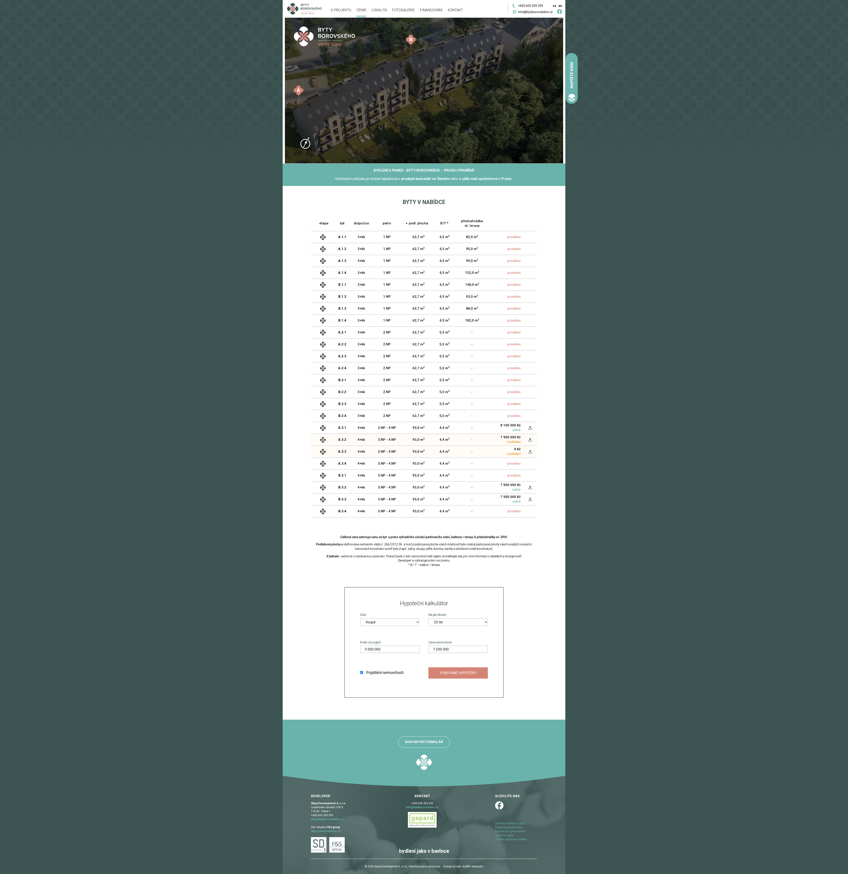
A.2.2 (342, 344)
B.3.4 (342, 511)
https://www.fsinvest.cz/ (326, 831)
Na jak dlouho (437, 615)
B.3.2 (342, 487)
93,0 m (472, 296)
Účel (363, 615)
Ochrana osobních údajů (510, 823)
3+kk (361, 237)
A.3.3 (342, 452)
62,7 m (418, 237)
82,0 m (472, 237)
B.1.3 (342, 308)
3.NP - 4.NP (387, 428)
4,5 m (444, 237)
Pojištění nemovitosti (384, 672)
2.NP (387, 332)
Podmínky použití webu (509, 827)
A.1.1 (342, 237)
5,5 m (444, 332)
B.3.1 (342, 475)
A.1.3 (342, 261)
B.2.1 (342, 380)
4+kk (361, 428)
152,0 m (472, 272)
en (560, 6)
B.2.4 (342, 416)
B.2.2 (342, 392)
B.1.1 (342, 285)
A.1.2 (342, 249)
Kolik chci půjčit (370, 642)
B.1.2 (342, 297)
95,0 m (472, 248)
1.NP (387, 237)
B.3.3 (342, 499)
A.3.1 (342, 428)
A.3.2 (342, 440)
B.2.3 (342, 404)
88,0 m (472, 308)
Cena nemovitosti (440, 642)
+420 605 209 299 (530, 6)
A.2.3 (342, 356)
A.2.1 (342, 332)
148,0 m (472, 284)
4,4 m (444, 427)
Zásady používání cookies (511, 839)
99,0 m (472, 260)
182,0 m (472, 320)
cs (554, 6)
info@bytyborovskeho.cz (535, 12)
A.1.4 (342, 273)
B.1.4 (342, 320)
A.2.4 (342, 368)
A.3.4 (342, 463)
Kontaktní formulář (424, 742)
